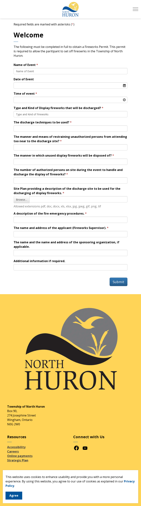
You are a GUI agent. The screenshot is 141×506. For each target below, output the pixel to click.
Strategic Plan (17, 460)
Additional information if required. (39, 261)
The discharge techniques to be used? (41, 122)
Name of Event (25, 65)
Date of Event (24, 79)
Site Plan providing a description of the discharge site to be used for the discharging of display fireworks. (67, 191)
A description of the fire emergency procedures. (49, 213)
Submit (118, 282)
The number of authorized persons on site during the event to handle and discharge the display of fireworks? (68, 172)
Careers (13, 451)
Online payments (19, 456)
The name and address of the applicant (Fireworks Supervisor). (60, 228)
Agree (13, 495)
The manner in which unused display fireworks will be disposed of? (63, 155)
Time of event (24, 94)
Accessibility (16, 447)
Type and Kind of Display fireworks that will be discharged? (57, 108)
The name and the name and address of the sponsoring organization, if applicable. (66, 244)
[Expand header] (135, 9)
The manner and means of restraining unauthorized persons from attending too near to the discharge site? (70, 139)
